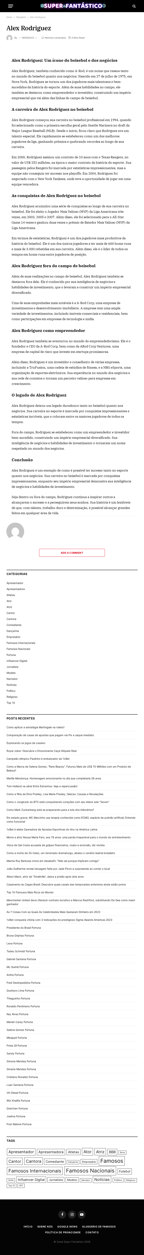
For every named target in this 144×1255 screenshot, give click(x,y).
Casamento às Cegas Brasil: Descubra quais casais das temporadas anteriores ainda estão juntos (66, 884)
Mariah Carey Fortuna (20, 1022)
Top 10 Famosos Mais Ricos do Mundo (30, 892)
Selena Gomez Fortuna (20, 1029)
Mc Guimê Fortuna (18, 967)
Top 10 (11, 702)
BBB (112, 1152)
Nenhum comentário (55, 37)
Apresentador (15, 583)
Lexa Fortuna (14, 943)
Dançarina (13, 630)
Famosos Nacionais (18, 648)
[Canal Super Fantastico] (72, 6)
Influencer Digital (17, 660)
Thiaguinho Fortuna (18, 998)
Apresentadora (16, 589)
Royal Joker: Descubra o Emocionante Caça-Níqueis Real (41, 750)
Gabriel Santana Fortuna (21, 959)
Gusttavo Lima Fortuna (20, 990)
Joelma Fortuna (16, 1116)
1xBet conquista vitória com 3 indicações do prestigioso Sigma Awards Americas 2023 (59, 919)
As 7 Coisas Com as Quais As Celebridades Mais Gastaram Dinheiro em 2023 (53, 912)
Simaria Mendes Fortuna (21, 1069)
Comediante (14, 624)
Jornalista (12, 666)
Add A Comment (72, 552)
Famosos (111, 1161)
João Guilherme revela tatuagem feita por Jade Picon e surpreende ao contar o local (58, 868)
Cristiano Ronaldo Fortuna (22, 1077)
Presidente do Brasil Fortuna (24, 927)
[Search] (134, 6)
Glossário (21, 17)
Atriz (9, 607)
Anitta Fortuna (15, 974)
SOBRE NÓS (45, 1226)
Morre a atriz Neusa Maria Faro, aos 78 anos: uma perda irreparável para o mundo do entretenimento (68, 837)
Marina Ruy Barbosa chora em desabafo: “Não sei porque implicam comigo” (53, 860)
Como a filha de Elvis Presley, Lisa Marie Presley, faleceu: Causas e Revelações (55, 794)
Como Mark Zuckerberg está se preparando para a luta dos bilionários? (50, 809)
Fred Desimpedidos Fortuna (23, 982)
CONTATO (92, 1232)
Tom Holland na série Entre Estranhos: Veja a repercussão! (42, 786)
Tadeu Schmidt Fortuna (21, 951)
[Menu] (10, 6)
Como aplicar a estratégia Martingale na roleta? (35, 727)
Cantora (11, 618)
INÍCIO (28, 1226)
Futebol (124, 1171)
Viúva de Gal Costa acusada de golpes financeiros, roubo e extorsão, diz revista (56, 845)
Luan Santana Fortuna (20, 1084)
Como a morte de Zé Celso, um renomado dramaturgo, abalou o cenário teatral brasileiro (61, 853)
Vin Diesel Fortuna (17, 1092)
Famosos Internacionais (21, 642)
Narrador (12, 678)
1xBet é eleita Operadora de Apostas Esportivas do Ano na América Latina (52, 829)
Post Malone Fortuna (19, 1124)
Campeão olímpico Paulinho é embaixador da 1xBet (38, 758)
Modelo (11, 672)
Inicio (9, 17)
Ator (9, 601)
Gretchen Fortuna (17, 1108)
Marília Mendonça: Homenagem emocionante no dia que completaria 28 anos (54, 778)
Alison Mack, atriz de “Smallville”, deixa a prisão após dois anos (45, 876)
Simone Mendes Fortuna (21, 1061)
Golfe (11, 1180)
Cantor (11, 612)
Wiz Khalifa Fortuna (18, 1100)
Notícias (11, 684)
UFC (21, 1185)
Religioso (12, 696)
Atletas (11, 595)
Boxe (122, 1152)
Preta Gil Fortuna (17, 1045)
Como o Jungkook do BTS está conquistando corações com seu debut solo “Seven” (58, 801)
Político (11, 690)
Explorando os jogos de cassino (26, 743)
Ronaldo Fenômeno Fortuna (23, 1006)
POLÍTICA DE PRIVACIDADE (63, 1232)
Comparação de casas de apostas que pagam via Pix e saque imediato (50, 735)
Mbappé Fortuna (17, 1037)
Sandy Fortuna (15, 1053)
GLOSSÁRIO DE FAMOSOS (99, 1226)
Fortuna (11, 654)
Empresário (13, 636)
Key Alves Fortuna (17, 1014)
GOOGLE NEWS (67, 1226)
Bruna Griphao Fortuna (20, 935)
